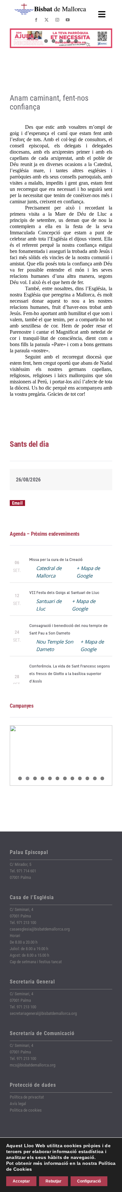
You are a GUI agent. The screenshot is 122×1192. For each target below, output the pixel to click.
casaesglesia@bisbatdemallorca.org (40, 929)
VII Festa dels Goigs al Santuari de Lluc (64, 593)
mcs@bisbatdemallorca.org (32, 1065)
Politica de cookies (26, 1110)
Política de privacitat (27, 1097)
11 (95, 778)
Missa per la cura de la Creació (56, 559)
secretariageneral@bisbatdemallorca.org (43, 1013)
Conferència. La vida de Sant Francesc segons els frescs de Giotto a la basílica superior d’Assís (69, 673)
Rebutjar (53, 1181)
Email (17, 503)
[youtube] (68, 20)
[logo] (50, 6)
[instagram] (57, 20)
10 (87, 778)
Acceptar (21, 1181)
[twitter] (46, 20)
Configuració (89, 1181)
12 (102, 778)
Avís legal (18, 1103)
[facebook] (36, 20)
